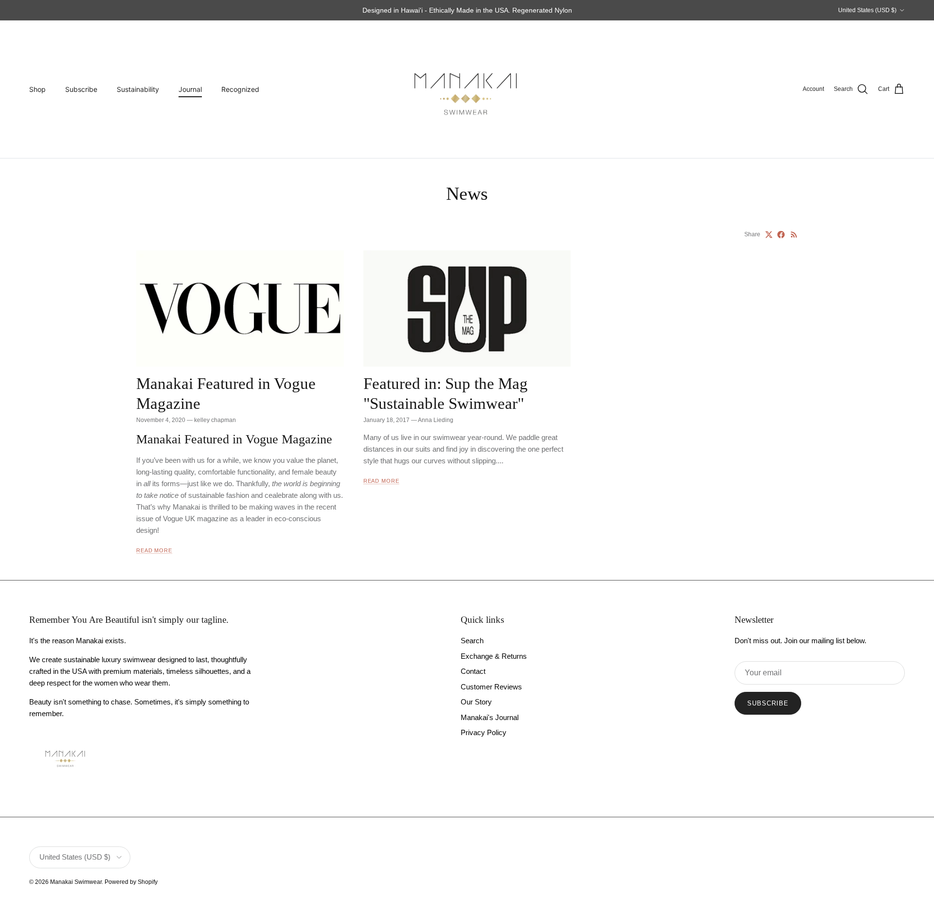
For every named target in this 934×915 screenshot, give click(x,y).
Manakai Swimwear (76, 882)
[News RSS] (794, 234)
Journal (190, 89)
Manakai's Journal (490, 717)
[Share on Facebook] (781, 234)
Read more (154, 550)
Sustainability (138, 89)
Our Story (476, 702)
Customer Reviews (491, 687)
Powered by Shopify (131, 882)
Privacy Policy (483, 732)
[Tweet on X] (768, 234)
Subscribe (81, 89)
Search (472, 640)
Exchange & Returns (494, 656)
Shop (37, 89)
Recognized (240, 89)
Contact (473, 671)
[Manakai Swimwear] (467, 89)
